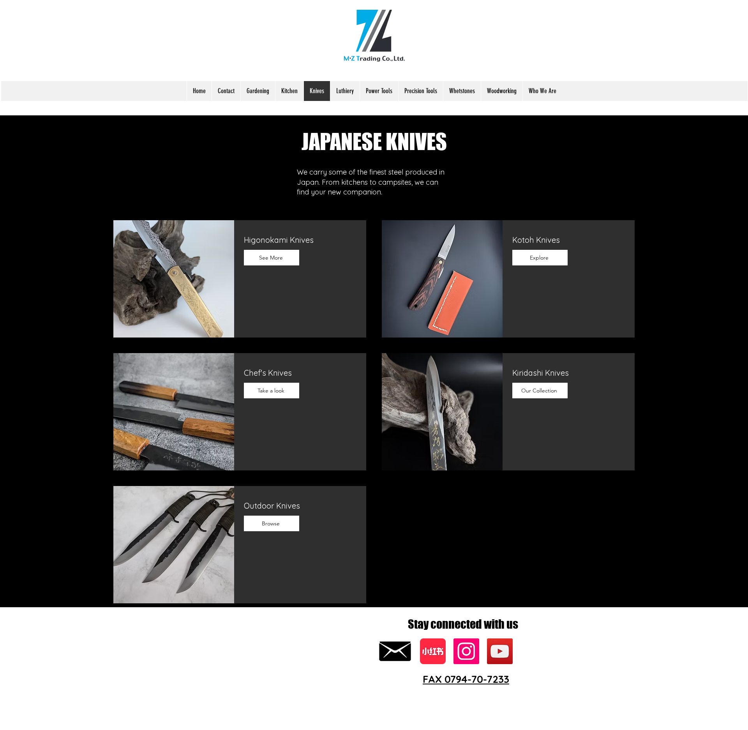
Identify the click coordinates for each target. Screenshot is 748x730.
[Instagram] (466, 651)
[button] (257, 91)
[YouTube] (500, 651)
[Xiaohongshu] (433, 651)
